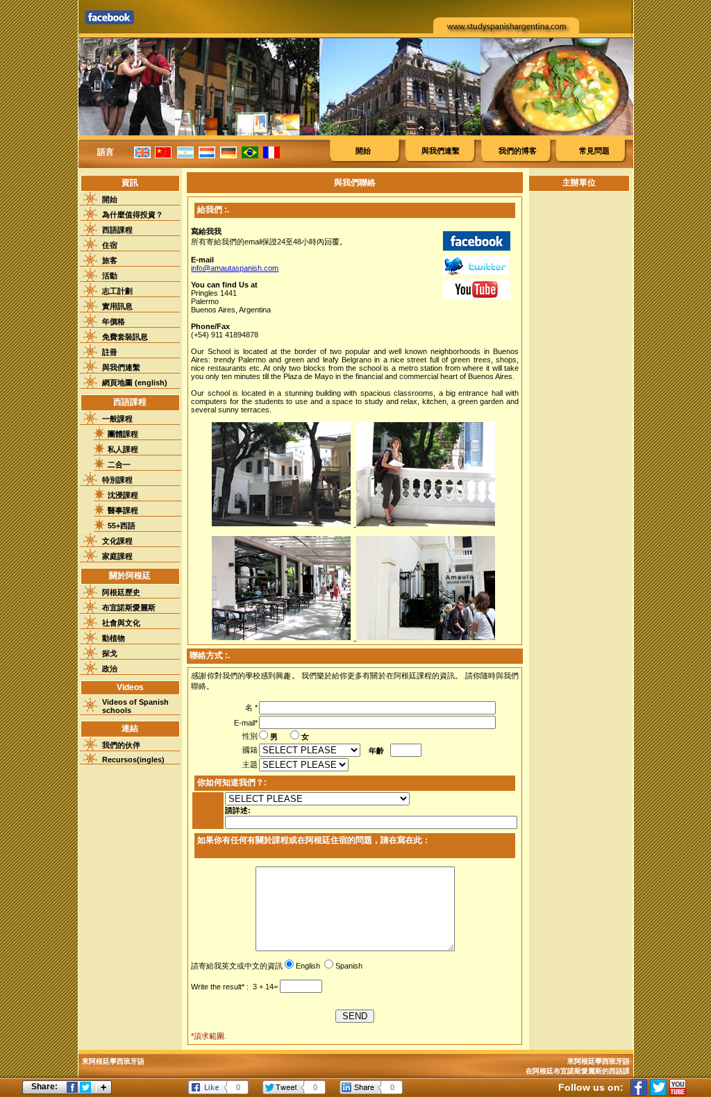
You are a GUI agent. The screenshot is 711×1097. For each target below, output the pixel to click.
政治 (109, 668)
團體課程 (123, 434)
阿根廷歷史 (121, 592)
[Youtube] (677, 1087)
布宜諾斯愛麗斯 (129, 607)
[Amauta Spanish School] (284, 523)
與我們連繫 (440, 150)
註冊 (109, 352)
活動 (109, 275)
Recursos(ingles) (133, 759)
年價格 (113, 321)
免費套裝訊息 (125, 337)
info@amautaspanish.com (234, 268)
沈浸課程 (123, 495)
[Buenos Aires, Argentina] (284, 637)
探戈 (109, 653)
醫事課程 (123, 510)
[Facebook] (638, 1087)
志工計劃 (117, 291)
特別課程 (117, 480)
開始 (363, 150)
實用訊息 (117, 306)
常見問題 (594, 150)
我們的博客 (518, 150)
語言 (105, 152)
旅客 (109, 260)
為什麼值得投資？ (132, 214)
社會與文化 (121, 623)
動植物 (113, 638)
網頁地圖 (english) (134, 382)
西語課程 (117, 230)
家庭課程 (117, 556)
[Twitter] (658, 1087)
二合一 (119, 464)
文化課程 (117, 541)
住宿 (109, 245)
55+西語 (121, 525)
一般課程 (117, 418)
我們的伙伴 (121, 745)
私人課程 (123, 449)
